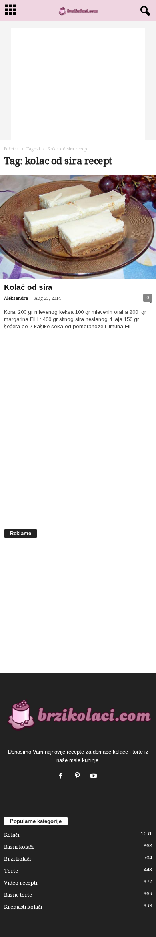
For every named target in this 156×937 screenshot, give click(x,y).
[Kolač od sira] (78, 227)
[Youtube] (94, 777)
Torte (11, 871)
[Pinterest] (79, 777)
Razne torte (18, 895)
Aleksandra (16, 298)
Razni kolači (19, 847)
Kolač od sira (28, 287)
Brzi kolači (17, 859)
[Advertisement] (78, 84)
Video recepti (20, 883)
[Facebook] (62, 777)
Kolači (11, 835)
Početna (11, 149)
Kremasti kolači (23, 907)
